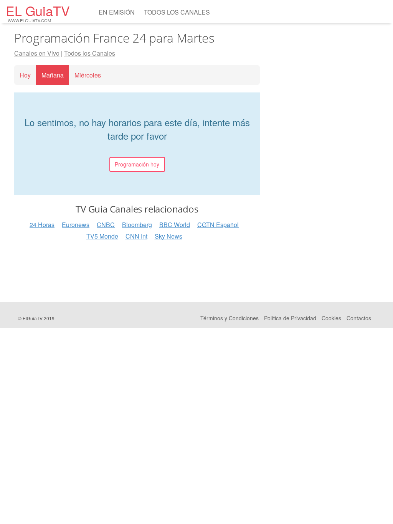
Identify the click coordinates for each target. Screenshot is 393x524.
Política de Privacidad (290, 318)
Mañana (52, 75)
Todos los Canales (177, 12)
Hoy (25, 75)
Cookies (331, 318)
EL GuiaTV (38, 12)
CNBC (106, 224)
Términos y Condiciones (229, 318)
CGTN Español (218, 224)
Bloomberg (137, 224)
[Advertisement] (137, 270)
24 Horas (42, 224)
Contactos (359, 318)
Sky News (168, 236)
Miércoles (87, 75)
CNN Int (136, 236)
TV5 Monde (102, 236)
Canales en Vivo (36, 53)
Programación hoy (137, 164)
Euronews (75, 224)
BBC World (174, 224)
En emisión (117, 12)
